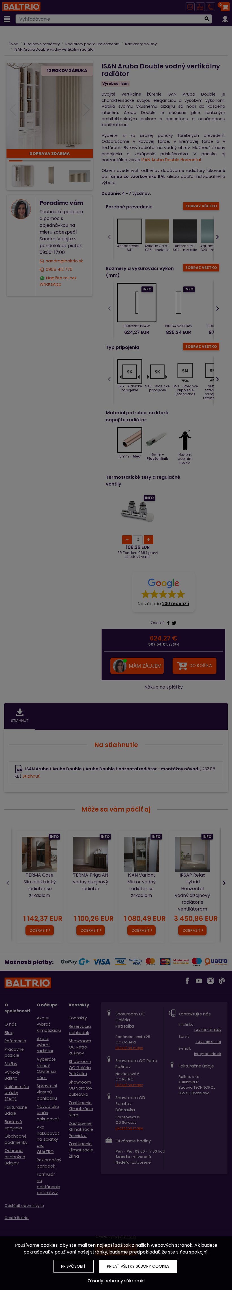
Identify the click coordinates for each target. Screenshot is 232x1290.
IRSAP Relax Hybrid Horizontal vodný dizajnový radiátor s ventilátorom (192, 892)
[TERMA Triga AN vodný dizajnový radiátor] (90, 854)
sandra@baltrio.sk (64, 261)
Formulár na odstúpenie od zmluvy (48, 1184)
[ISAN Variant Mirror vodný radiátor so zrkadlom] (141, 854)
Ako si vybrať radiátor (45, 1045)
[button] (163, 591)
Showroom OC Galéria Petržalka (80, 1068)
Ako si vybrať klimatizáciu (49, 1024)
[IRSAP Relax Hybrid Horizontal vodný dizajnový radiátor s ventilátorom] (192, 854)
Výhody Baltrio (12, 1075)
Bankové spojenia (13, 1125)
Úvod (13, 44)
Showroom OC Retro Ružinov (80, 1047)
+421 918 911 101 (208, 1041)
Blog (9, 1033)
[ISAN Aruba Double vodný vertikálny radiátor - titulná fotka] (50, 106)
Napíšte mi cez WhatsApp (58, 281)
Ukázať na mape (129, 1048)
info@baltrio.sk (207, 1053)
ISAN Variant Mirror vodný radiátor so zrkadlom (141, 885)
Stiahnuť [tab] (20, 720)
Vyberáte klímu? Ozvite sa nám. (46, 1068)
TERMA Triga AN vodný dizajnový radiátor (90, 882)
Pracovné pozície (14, 1052)
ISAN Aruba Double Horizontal (171, 160)
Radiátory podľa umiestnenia (92, 44)
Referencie (15, 1041)
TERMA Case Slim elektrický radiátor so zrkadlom (39, 885)
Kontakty (78, 1018)
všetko (201, 206)
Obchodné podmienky (16, 1139)
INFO (147, 289)
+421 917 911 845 (207, 1030)
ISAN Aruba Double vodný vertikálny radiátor (54, 49)
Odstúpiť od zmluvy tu (24, 1205)
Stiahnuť (31, 776)
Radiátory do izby (141, 44)
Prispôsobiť (73, 1266)
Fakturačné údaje (16, 1110)
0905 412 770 (59, 269)
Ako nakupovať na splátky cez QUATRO (48, 1139)
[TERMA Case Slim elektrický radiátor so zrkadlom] (39, 854)
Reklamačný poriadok (49, 1163)
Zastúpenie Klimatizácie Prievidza (81, 1129)
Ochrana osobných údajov (15, 1157)
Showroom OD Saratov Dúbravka (80, 1088)
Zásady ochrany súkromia (116, 1281)
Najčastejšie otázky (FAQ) (17, 1093)
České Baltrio (17, 1217)
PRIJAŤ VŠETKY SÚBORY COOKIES (138, 1266)
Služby (11, 1064)
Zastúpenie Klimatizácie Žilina (81, 1150)
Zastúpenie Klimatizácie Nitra (81, 1109)
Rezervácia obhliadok (80, 1030)
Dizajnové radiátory (42, 44)
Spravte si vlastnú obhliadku (47, 1092)
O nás (11, 1024)
